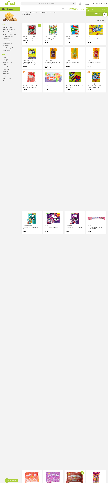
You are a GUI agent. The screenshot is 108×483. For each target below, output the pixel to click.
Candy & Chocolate (44, 13)
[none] (32, 34)
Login (105, 3)
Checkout (103, 9)
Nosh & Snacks (31, 13)
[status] (88, 9)
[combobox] (48, 3)
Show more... (7, 50)
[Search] (74, 3)
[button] (86, 3)
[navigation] (10, 9)
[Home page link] (10, 3)
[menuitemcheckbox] (10, 27)
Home (23, 13)
